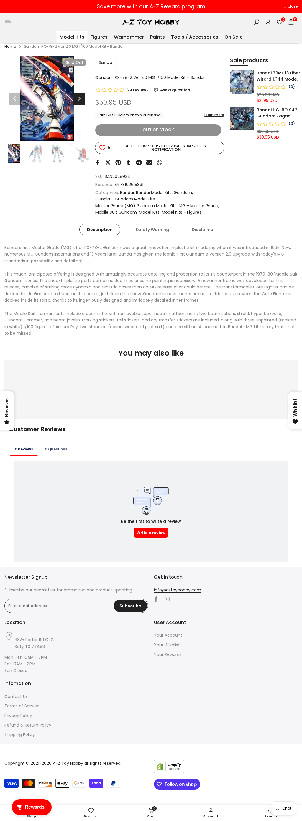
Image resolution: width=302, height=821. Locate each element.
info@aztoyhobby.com (177, 590)
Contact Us (16, 696)
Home (10, 46)
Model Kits (149, 212)
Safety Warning (152, 230)
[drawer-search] (256, 22)
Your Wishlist (167, 645)
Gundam (183, 192)
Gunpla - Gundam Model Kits (125, 199)
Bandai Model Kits (154, 192)
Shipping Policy (19, 734)
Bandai (105, 62)
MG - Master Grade (198, 206)
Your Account (168, 635)
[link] (242, 82)
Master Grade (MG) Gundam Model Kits (136, 206)
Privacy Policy (18, 716)
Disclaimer (203, 230)
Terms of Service (22, 706)
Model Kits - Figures (181, 212)
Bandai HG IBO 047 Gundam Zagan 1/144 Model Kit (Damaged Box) (277, 113)
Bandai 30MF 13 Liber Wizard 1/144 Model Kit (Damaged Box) (278, 76)
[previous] (15, 99)
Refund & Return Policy (27, 725)
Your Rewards (168, 654)
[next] (79, 99)
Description (100, 230)
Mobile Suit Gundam (116, 212)
